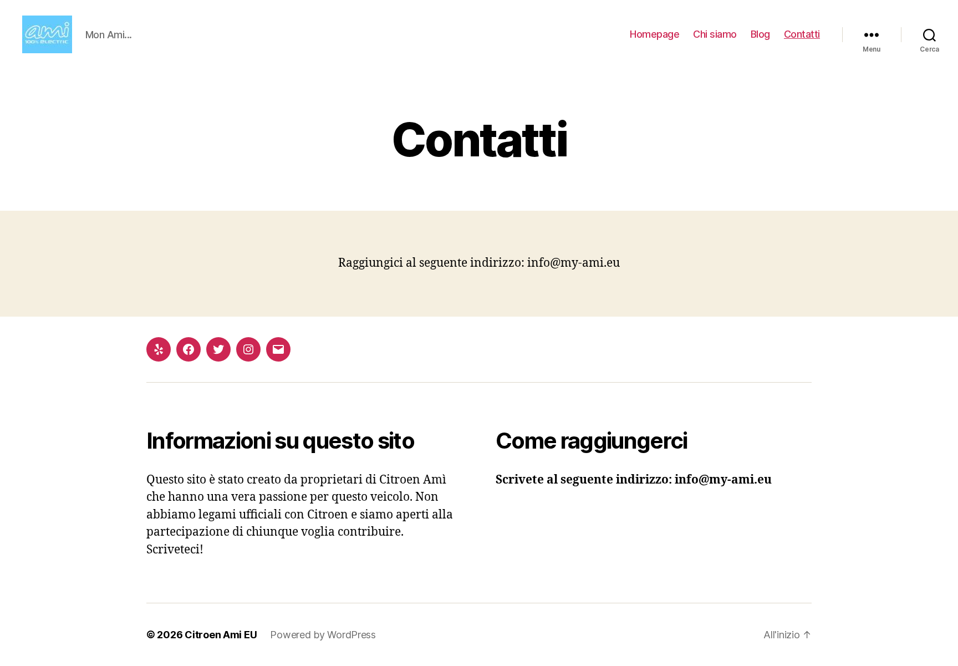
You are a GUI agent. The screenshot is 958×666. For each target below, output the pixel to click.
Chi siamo (715, 34)
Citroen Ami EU (221, 634)
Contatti (802, 34)
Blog (760, 34)
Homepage (654, 34)
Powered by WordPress (323, 634)
